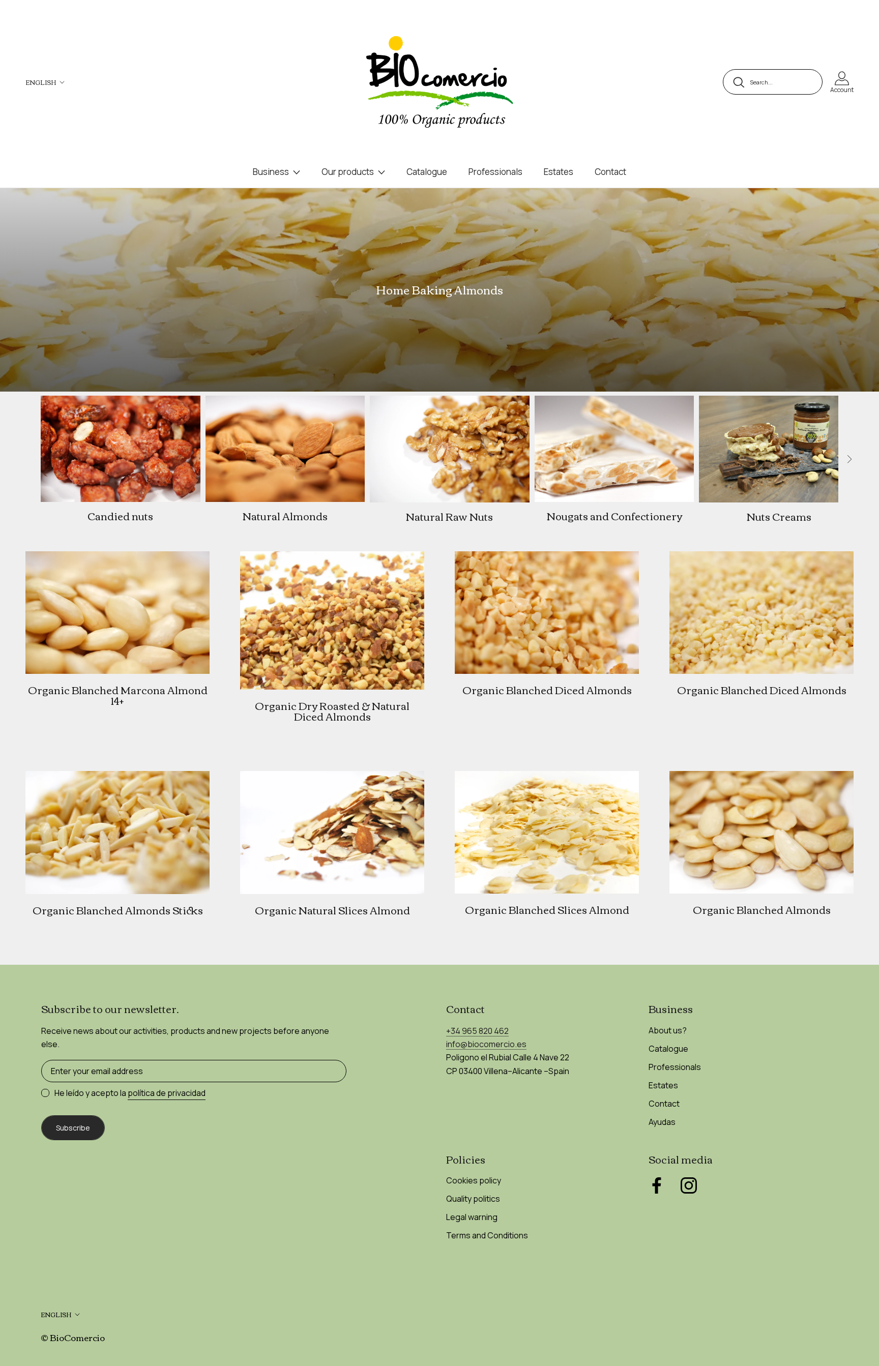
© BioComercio (73, 1337)
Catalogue (426, 171)
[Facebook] (657, 1185)
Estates (558, 171)
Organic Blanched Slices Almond (547, 909)
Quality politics (473, 1198)
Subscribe (73, 1128)
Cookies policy (473, 1180)
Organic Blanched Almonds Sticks (118, 909)
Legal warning (471, 1217)
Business (271, 171)
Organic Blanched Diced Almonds (547, 689)
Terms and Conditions (487, 1235)
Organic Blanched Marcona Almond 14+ (118, 695)
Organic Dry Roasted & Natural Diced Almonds (332, 711)
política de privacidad (167, 1092)
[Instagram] (689, 1185)
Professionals (495, 171)
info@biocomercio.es (486, 1044)
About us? (668, 1030)
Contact (610, 171)
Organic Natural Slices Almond (332, 909)
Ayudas (662, 1121)
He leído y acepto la (130, 1092)
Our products (347, 171)
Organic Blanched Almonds (762, 909)
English (40, 82)
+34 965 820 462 (477, 1030)
